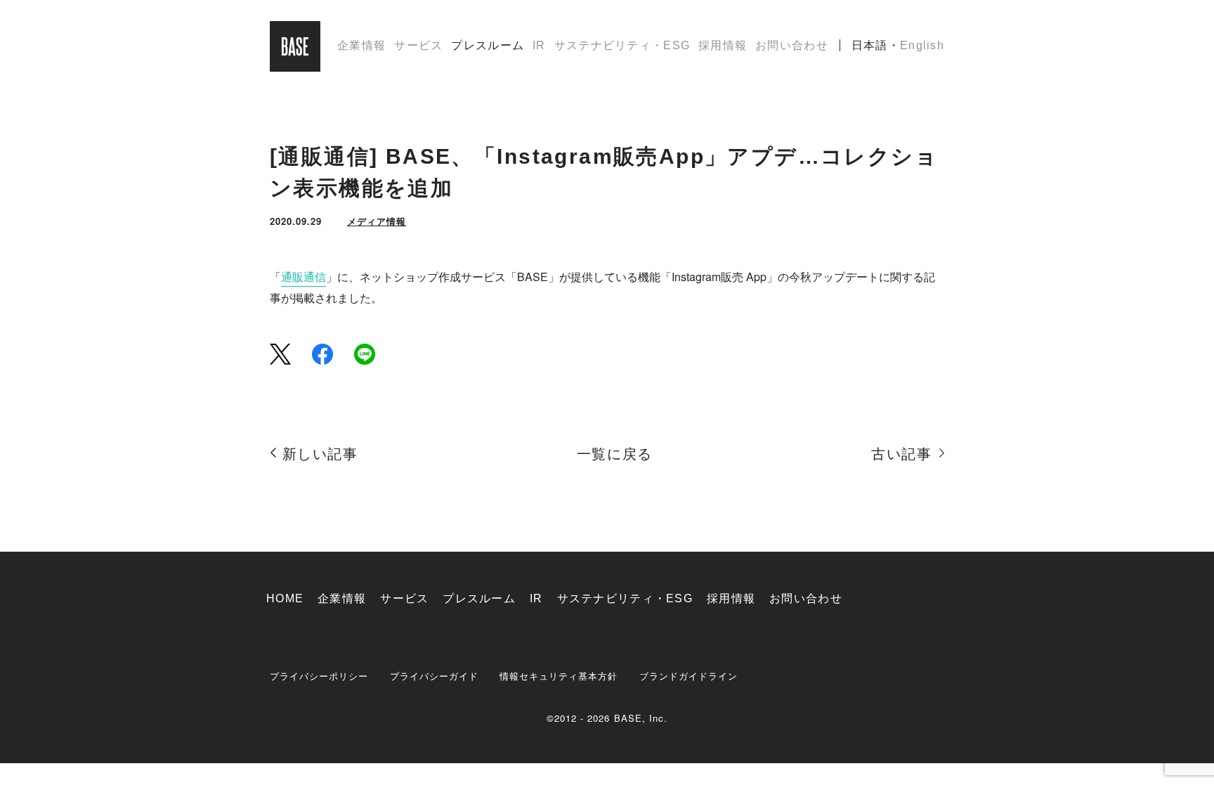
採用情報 (722, 45)
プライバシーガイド (434, 675)
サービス (418, 45)
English (922, 45)
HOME (285, 598)
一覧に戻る (615, 454)
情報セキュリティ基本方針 (559, 675)
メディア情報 (376, 221)
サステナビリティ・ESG (622, 45)
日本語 (869, 45)
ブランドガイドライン (688, 675)
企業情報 (361, 45)
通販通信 (303, 276)
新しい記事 (320, 454)
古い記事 (901, 454)
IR (539, 45)
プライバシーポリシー (319, 675)
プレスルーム (487, 45)
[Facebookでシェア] (322, 354)
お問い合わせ (791, 45)
